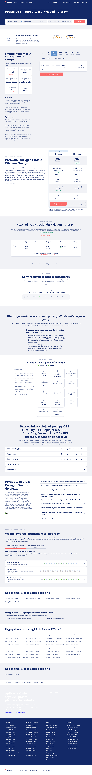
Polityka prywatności (48, 770)
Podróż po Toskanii (72, 727)
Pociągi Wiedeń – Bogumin (33, 598)
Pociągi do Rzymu (11, 732)
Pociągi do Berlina (11, 737)
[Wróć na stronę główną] (9, 2)
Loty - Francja (50, 746)
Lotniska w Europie (51, 725)
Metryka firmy (23, 770)
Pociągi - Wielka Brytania (12, 753)
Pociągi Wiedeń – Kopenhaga (54, 638)
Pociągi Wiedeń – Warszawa (53, 635)
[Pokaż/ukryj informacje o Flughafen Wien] (84, 571)
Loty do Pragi (50, 739)
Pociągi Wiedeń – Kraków (73, 598)
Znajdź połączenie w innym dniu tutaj (46, 254)
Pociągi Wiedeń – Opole (11, 598)
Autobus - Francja (31, 746)
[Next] (84, 53)
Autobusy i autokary (32, 722)
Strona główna (9, 682)
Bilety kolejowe (10, 725)
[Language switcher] (56, 2)
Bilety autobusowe (31, 727)
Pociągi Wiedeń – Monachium (13, 602)
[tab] (46, 58)
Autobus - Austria (31, 755)
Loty (27, 2)
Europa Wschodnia (72, 734)
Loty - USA (49, 750)
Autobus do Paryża (31, 737)
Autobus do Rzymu (31, 734)
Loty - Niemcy (50, 744)
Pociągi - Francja (10, 746)
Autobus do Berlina (31, 739)
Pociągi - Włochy (10, 750)
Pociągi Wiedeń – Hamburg (73, 645)
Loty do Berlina (50, 737)
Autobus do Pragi (31, 741)
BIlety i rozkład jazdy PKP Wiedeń (55, 618)
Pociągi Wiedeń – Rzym (11, 638)
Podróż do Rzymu (72, 741)
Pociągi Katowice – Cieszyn (12, 654)
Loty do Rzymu (50, 732)
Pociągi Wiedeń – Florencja (53, 641)
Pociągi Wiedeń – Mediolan (33, 638)
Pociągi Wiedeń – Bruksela (73, 641)
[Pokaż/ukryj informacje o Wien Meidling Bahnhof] (84, 579)
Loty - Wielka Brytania (52, 755)
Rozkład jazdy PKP (11, 727)
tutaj (59, 264)
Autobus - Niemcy (31, 744)
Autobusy (21, 2)
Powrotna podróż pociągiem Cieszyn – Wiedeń (18, 618)
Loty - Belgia (49, 748)
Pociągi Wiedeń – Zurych (32, 645)
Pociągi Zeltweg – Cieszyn (53, 657)
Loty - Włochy (50, 753)
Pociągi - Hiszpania (11, 741)
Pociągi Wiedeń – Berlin (72, 635)
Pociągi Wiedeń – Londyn (32, 635)
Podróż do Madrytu (72, 739)
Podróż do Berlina (72, 746)
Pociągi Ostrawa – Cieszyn (33, 654)
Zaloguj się (84, 2)
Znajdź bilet (11, 74)
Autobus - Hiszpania (31, 725)
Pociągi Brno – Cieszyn (52, 654)
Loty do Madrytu (51, 730)
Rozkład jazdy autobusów (33, 730)
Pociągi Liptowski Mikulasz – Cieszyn (15, 657)
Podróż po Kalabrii (72, 737)
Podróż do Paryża (72, 744)
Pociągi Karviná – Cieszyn (32, 657)
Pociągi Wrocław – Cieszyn (73, 651)
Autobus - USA (30, 748)
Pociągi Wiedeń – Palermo (53, 648)
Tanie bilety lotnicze (51, 727)
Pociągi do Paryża (11, 734)
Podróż (69, 722)
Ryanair (48, 760)
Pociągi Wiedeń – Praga (52, 598)
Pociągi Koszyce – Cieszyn (73, 654)
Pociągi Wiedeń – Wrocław (73, 648)
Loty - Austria (50, 757)
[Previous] (24, 292)
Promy (30, 2)
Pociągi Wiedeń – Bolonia (32, 648)
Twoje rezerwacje (66, 2)
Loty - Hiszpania (50, 741)
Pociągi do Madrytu (11, 730)
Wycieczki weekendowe (73, 725)
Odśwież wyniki (45, 235)
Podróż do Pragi (71, 748)
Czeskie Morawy (71, 730)
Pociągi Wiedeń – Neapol (12, 648)
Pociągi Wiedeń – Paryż (11, 635)
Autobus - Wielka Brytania (33, 753)
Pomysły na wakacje (72, 732)
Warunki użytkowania (35, 770)
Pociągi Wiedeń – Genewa (12, 651)
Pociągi (16, 2)
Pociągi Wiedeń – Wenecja (12, 645)
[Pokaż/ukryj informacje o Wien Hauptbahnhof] (84, 563)
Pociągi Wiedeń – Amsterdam (33, 641)
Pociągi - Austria (10, 755)
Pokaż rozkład (11, 92)
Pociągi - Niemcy (10, 744)
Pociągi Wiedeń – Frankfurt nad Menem (56, 645)
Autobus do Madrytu (32, 732)
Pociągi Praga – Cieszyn (52, 651)
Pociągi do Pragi (10, 739)
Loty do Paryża (50, 734)
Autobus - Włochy (31, 750)
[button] (42, 21)
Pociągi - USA (9, 748)
